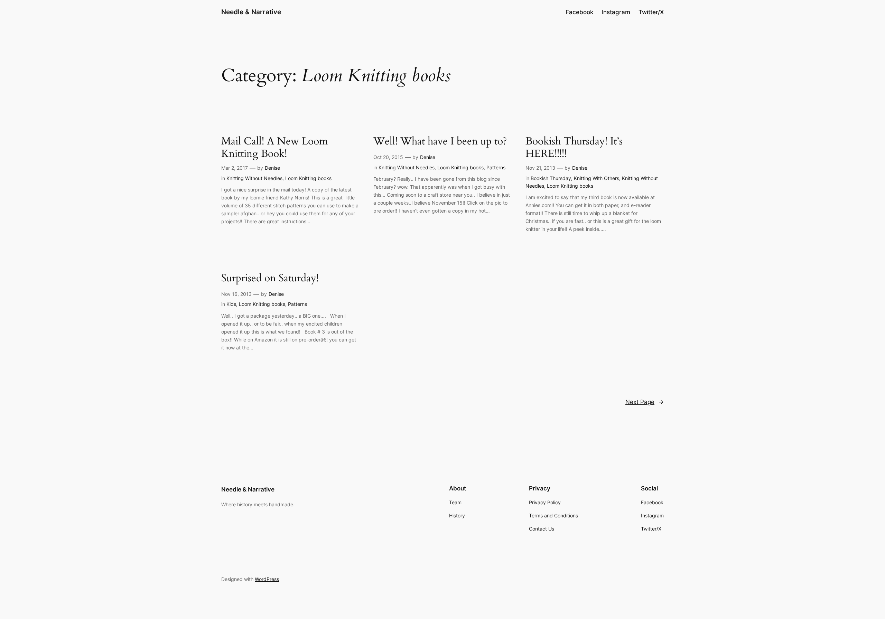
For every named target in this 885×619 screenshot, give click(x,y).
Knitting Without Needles (254, 178)
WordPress (267, 579)
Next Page (644, 401)
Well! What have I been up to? (440, 141)
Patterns (495, 167)
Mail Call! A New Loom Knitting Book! (274, 147)
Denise (272, 168)
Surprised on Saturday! (270, 278)
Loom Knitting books (308, 178)
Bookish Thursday (551, 178)
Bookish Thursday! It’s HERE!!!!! (574, 147)
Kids (231, 304)
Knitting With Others (596, 178)
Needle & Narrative (251, 12)
